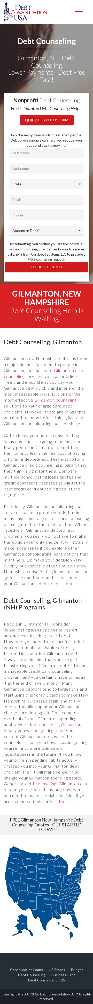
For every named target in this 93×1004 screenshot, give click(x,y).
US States (57, 969)
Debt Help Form (46, 120)
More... (66, 801)
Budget (77, 969)
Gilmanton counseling (55, 399)
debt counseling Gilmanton (55, 724)
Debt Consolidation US (46, 980)
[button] (46, 184)
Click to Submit (47, 267)
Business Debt (63, 975)
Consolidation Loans (26, 969)
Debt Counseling (31, 975)
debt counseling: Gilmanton (52, 783)
